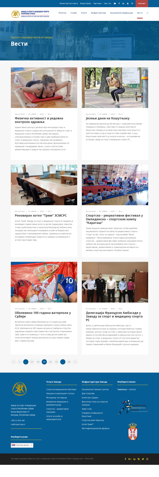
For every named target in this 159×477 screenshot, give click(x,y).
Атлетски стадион (90, 398)
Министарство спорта (69, 3)
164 (38, 362)
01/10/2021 (91, 309)
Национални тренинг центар (95, 389)
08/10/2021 (20, 114)
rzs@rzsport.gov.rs (18, 424)
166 (50, 362)
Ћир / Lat (107, 3)
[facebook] (119, 3)
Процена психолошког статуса (60, 393)
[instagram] (132, 3)
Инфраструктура (98, 13)
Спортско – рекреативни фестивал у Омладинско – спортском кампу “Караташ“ (114, 219)
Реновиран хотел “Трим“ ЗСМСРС (41, 215)
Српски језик (22, 445)
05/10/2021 (91, 211)
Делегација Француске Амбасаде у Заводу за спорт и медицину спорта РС (114, 316)
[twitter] (143, 459)
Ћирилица (122, 389)
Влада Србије (85, 3)
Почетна (62, 13)
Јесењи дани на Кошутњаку (108, 118)
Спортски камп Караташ (93, 420)
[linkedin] (123, 3)
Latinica (132, 389)
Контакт (141, 3)
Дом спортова (88, 393)
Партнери (97, 3)
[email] (115, 3)
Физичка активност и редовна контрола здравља (39, 120)
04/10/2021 (20, 309)
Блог (42, 114)
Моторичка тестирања (56, 398)
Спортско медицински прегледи (61, 389)
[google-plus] (129, 459)
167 (56, 362)
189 (69, 362)
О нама (74, 13)
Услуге (84, 13)
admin (33, 114)
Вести (139, 13)
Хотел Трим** (88, 424)
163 (32, 362)
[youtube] (128, 3)
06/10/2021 (20, 211)
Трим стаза (87, 409)
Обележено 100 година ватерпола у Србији (43, 314)
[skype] (139, 459)
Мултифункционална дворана (95, 428)
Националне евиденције (121, 13)
